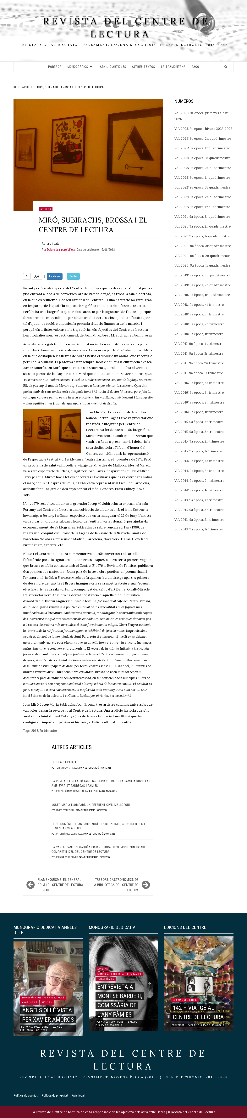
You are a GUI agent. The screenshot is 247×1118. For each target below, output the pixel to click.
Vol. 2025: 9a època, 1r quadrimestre (202, 148)
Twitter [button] (73, 276)
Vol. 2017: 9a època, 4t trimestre (198, 344)
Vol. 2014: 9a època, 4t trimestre (199, 461)
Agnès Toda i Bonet (37, 1026)
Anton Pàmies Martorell (69, 834)
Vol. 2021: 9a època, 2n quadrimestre (202, 226)
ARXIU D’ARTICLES (113, 67)
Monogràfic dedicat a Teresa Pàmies (119, 974)
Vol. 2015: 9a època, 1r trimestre (198, 451)
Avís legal (78, 1095)
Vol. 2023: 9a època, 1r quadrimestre (202, 177)
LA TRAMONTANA (173, 67)
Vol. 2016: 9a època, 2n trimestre (199, 402)
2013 (34, 731)
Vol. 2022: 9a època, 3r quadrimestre (202, 187)
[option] (48, 988)
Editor (180, 1025)
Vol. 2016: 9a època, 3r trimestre (199, 392)
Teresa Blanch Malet (67, 767)
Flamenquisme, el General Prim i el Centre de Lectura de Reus (60, 885)
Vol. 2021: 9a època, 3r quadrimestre (202, 216)
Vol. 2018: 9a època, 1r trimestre (198, 334)
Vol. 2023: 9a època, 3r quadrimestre (202, 158)
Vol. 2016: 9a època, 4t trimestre (199, 383)
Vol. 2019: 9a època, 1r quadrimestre (202, 295)
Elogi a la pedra (64, 762)
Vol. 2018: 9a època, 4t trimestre (199, 304)
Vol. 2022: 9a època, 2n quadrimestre (202, 197)
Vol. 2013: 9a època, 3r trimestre (199, 510)
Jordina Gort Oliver (67, 857)
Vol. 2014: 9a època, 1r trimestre (198, 490)
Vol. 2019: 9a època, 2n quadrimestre (202, 285)
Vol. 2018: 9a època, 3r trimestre (199, 314)
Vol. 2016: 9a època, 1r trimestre (198, 412)
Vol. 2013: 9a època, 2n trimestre (199, 519)
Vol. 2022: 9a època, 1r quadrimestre (202, 207)
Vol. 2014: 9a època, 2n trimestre (199, 480)
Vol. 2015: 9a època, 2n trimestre (199, 441)
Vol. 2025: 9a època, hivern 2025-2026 (203, 129)
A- (27, 276)
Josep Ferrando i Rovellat (70, 791)
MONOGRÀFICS (77, 67)
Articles (46, 209)
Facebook (54, 276)
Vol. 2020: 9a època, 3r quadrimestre (202, 246)
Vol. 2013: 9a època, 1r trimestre (198, 529)
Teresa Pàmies (105, 979)
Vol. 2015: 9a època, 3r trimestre (199, 432)
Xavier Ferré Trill (65, 810)
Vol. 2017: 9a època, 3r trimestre (198, 353)
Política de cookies (26, 1095)
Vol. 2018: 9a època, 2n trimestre (199, 324)
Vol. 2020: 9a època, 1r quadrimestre (202, 265)
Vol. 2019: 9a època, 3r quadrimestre (202, 275)
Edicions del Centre (185, 1000)
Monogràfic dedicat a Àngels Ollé (43, 997)
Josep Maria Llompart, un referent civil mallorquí (91, 805)
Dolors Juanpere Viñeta (61, 249)
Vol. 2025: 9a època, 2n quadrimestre (202, 138)
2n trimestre (48, 731)
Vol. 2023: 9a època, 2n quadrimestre (202, 168)
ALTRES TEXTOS (143, 67)
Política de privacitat (55, 1095)
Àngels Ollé (29, 1002)
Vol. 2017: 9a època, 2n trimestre (199, 363)
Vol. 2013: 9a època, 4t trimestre (199, 500)
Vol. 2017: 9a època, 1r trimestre (198, 373)
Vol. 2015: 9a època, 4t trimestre (199, 422)
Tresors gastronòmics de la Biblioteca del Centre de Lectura (116, 885)
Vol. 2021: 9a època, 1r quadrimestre (202, 236)
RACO (195, 67)
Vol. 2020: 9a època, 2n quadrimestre (203, 256)
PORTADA (55, 67)
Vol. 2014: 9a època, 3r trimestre (199, 471)
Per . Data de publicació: (78, 246)
